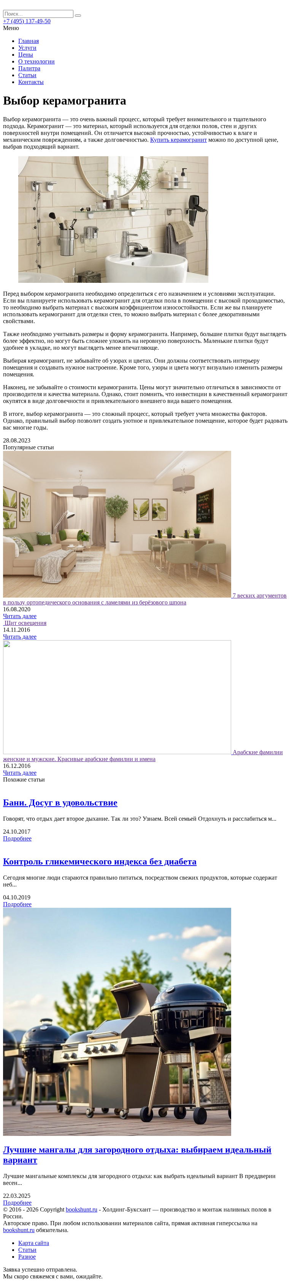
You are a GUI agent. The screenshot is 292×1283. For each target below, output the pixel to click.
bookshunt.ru (81, 1209)
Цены (25, 54)
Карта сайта (33, 1243)
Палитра (29, 68)
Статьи (27, 75)
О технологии (36, 61)
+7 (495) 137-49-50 (27, 21)
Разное (27, 1256)
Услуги (27, 47)
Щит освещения (25, 623)
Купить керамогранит (178, 139)
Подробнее (17, 838)
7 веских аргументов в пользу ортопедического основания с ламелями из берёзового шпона (145, 599)
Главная (28, 41)
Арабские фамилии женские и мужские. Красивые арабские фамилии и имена (143, 755)
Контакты (31, 82)
